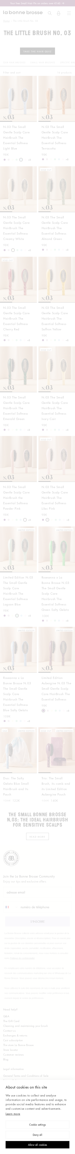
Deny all (37, 1135)
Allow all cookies (37, 1145)
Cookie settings (37, 1125)
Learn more (13, 1114)
